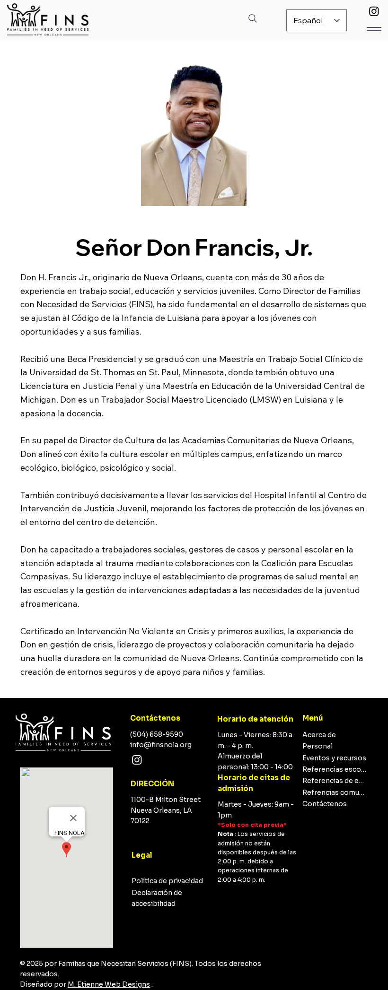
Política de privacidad (167, 881)
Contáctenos (324, 804)
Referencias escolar (334, 769)
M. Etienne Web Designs (109, 984)
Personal (317, 746)
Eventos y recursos (334, 758)
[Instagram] (374, 11)
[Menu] (374, 29)
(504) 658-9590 (156, 734)
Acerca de (319, 735)
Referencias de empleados (334, 780)
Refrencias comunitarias (334, 792)
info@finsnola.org (161, 744)
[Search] (253, 18)
